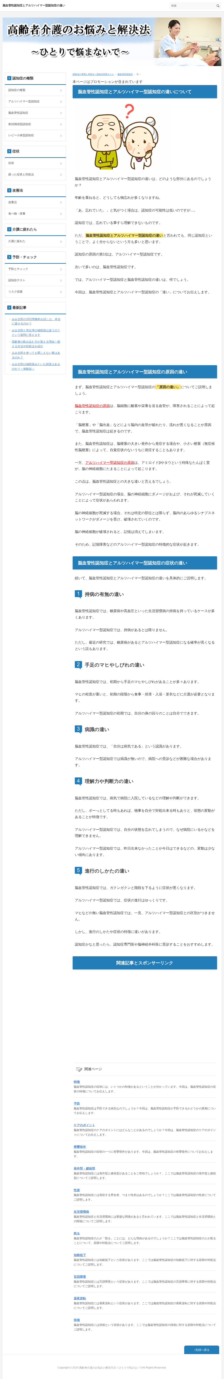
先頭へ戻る (202, 1349)
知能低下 (80, 1255)
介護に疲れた (16, 241)
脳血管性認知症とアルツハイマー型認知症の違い (34, 5)
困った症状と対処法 (21, 174)
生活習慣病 (81, 1211)
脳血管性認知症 (125, 74)
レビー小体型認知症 (21, 135)
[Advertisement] (145, 334)
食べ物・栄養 (16, 213)
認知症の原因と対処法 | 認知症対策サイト (93, 74)
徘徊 (77, 1320)
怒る (77, 1233)
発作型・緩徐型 (84, 1168)
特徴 (77, 1082)
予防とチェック (18, 269)
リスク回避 (15, 291)
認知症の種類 (16, 90)
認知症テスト (16, 280)
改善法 (12, 202)
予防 (77, 1103)
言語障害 (80, 1276)
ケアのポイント (84, 1125)
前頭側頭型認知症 (19, 124)
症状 (11, 163)
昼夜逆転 (80, 1298)
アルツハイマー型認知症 (24, 101)
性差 (77, 1190)
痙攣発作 (80, 1147)
